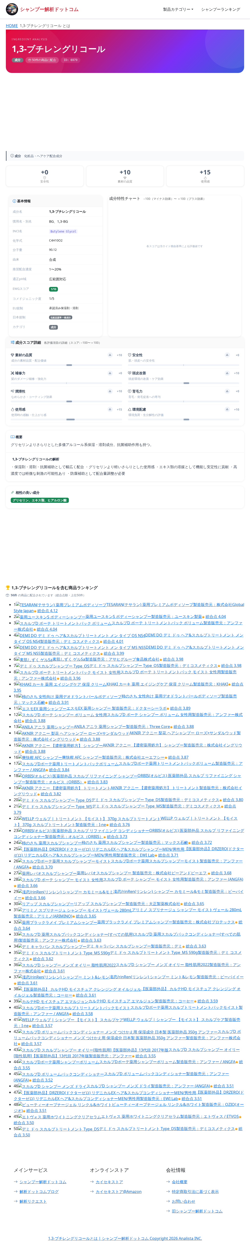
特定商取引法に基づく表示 (195, 1191)
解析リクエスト (33, 1201)
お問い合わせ (183, 1201)
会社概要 (180, 1181)
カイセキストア (109, 1181)
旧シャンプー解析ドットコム (197, 1211)
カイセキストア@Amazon (119, 1191)
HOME (12, 25)
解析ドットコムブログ (39, 1191)
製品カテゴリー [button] (176, 9)
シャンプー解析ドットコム (43, 1181)
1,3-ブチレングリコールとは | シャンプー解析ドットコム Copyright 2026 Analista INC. (125, 1238)
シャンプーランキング (220, 9)
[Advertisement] (125, 113)
